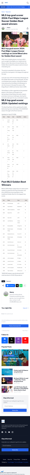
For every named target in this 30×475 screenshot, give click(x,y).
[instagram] (12, 432)
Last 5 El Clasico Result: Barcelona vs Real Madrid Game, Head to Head (21, 388)
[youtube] (9, 432)
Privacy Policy (17, 459)
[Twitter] (17, 285)
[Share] (26, 28)
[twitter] (5, 432)
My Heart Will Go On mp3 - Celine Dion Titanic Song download (21, 379)
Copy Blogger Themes (13, 462)
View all (25, 308)
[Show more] (24, 285)
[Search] (27, 2)
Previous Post (6, 330)
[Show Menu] (2, 2)
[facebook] (2, 432)
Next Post (25, 330)
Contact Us (24, 459)
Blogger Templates (23, 462)
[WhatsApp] (20, 285)
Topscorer (8, 12)
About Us (10, 459)
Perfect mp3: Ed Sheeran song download (21, 371)
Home (3, 12)
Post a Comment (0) (15, 326)
